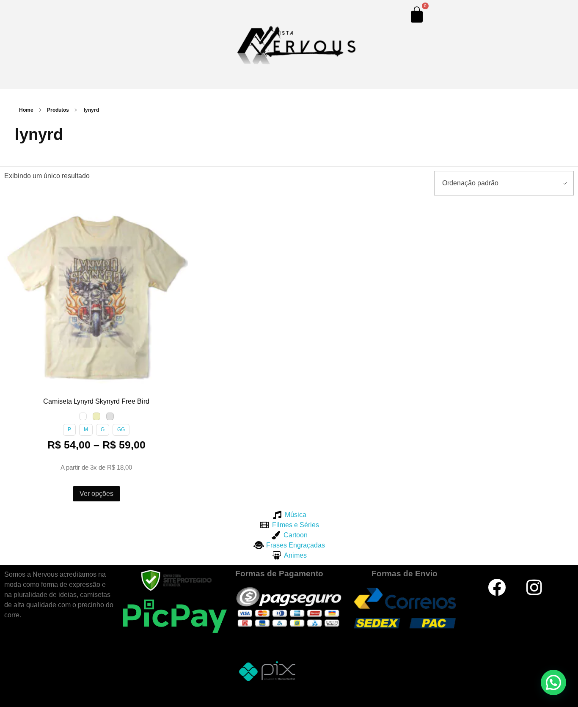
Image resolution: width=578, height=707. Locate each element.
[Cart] (416, 14)
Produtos (58, 110)
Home (26, 110)
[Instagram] (534, 587)
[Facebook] (497, 587)
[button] (12, 211)
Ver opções (96, 493)
